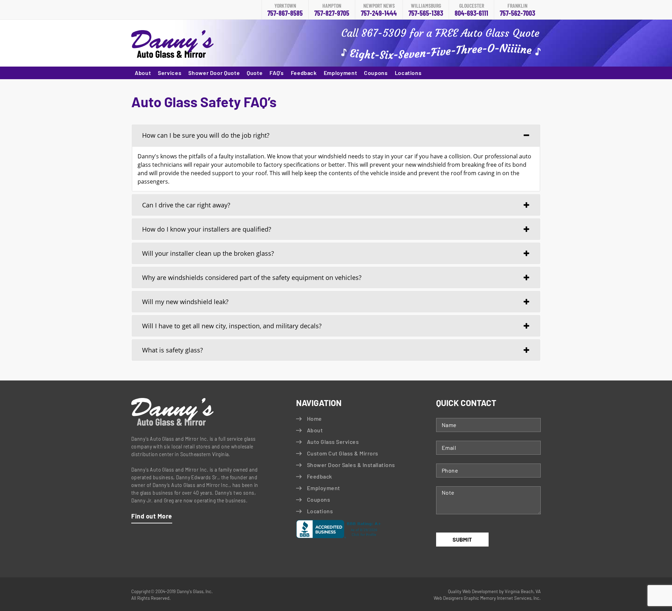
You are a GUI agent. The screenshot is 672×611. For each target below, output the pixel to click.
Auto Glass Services (333, 441)
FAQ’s (277, 72)
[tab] (336, 135)
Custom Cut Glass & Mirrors (342, 453)
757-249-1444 (379, 10)
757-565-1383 (425, 10)
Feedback (304, 72)
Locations (408, 72)
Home (314, 418)
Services (169, 72)
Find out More (151, 516)
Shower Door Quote (214, 72)
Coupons (375, 72)
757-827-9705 (331, 10)
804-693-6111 (471, 10)
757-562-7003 (517, 10)
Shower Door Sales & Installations (351, 464)
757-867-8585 (285, 10)
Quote (254, 72)
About (143, 72)
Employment (340, 72)
